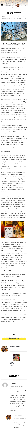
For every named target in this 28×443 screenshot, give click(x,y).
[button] (2, 5)
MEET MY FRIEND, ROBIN (12, 363)
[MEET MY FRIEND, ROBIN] (16, 357)
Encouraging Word (20, 18)
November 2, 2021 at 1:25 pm (17, 386)
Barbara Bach (13, 17)
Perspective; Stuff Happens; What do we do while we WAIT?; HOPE (14, 338)
